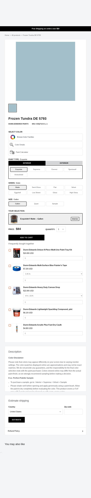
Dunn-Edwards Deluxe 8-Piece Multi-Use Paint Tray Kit (47, 250)
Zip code (67, 407)
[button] (45, 137)
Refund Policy (14, 431)
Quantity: (50, 229)
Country (11, 407)
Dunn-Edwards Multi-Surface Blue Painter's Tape (45, 265)
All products (16, 35)
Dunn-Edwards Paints (18, 124)
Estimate (16, 420)
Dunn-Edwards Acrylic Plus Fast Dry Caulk (42, 325)
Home (7, 35)
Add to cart (26, 237)
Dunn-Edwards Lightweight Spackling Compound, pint (47, 309)
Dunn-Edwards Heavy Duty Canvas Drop (41, 287)
